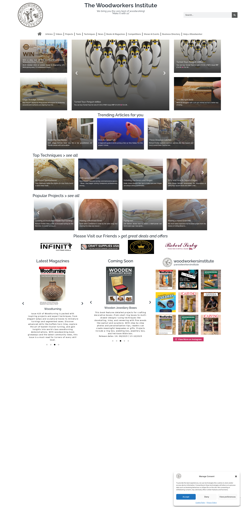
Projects (69, 34)
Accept (186, 497)
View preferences (227, 497)
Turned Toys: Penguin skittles (189, 62)
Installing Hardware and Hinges (138, 180)
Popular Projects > (56, 195)
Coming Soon (120, 261)
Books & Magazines (115, 34)
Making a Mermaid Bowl (90, 220)
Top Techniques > (55, 155)
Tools (78, 34)
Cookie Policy (200, 502)
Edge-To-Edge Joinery (33, 99)
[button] (236, 476)
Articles (49, 34)
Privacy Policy (212, 502)
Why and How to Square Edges (182, 180)
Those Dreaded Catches (160, 140)
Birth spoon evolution (89, 178)
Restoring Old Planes (57, 140)
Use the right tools (82, 102)
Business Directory (171, 34)
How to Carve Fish (106, 140)
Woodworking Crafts (52, 308)
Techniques (89, 34)
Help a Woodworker (192, 34)
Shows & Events (151, 34)
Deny (206, 497)
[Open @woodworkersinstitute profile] (167, 262)
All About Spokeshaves (46, 180)
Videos (59, 34)
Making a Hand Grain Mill (179, 220)
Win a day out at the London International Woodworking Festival (44, 61)
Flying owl (128, 220)
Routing (120, 307)
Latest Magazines (52, 261)
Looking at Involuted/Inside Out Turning (53, 220)
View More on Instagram (190, 339)
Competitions (134, 34)
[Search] (234, 15)
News (100, 34)
